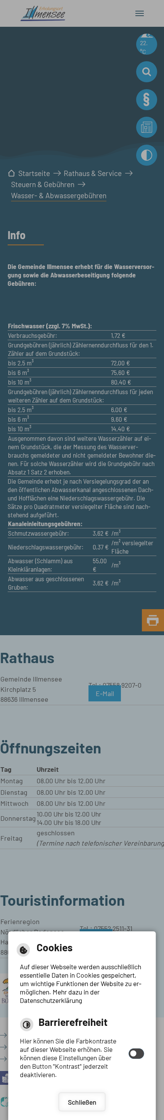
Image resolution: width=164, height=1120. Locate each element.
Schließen (82, 1102)
